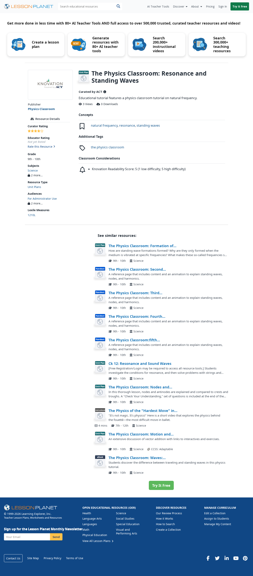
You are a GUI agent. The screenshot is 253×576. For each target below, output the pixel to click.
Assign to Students (216, 518)
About (195, 6)
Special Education (128, 524)
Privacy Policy (52, 558)
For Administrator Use (42, 198)
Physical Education (94, 535)
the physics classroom (107, 147)
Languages (89, 524)
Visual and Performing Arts (126, 531)
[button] (50, 147)
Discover (178, 6)
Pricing (210, 6)
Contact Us (13, 558)
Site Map (33, 558)
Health (86, 513)
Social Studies (125, 518)
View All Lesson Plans (96, 541)
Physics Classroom (41, 109)
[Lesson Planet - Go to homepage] (31, 6)
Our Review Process (169, 513)
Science (33, 170)
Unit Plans (34, 187)
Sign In (222, 6)
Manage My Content (217, 524)
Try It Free (239, 6)
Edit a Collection (215, 513)
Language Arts (92, 518)
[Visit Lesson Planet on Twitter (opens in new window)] (217, 558)
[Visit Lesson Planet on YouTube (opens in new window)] (236, 558)
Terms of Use (74, 558)
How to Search (165, 524)
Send (56, 537)
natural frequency (104, 125)
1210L (31, 215)
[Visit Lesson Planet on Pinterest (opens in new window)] (245, 558)
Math (85, 529)
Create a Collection (168, 529)
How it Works (164, 518)
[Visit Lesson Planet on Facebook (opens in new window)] (208, 558)
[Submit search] (118, 6)
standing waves (148, 125)
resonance (127, 125)
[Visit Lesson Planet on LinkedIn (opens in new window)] (226, 558)
